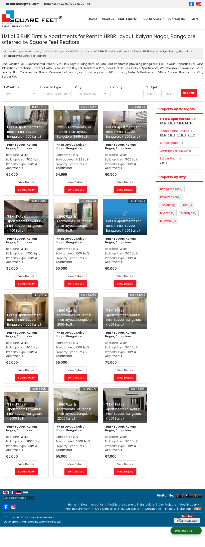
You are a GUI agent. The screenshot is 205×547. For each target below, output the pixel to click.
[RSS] (198, 509)
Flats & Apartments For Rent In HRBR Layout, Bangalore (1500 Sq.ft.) (24, 131)
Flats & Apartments (175, 119)
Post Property (189, 505)
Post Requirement (77, 509)
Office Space (169, 143)
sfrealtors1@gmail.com (22, 4)
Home (93, 19)
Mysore (165, 213)
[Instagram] (198, 3)
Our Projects (176, 19)
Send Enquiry (26, 189)
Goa (185, 205)
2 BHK (171, 123)
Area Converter (105, 509)
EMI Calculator (131, 509)
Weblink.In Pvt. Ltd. (50, 521)
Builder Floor (168, 158)
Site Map (186, 509)
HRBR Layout (79, 51)
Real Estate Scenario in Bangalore (131, 505)
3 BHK (181, 123)
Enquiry (170, 509)
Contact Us (153, 509)
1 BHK (163, 123)
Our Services (152, 19)
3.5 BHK (181, 135)
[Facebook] (191, 3)
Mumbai (166, 221)
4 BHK (189, 123)
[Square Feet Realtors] (32, 18)
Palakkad (166, 197)
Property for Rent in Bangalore (49, 51)
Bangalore (21, 51)
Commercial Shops (173, 151)
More (194, 19)
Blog (84, 505)
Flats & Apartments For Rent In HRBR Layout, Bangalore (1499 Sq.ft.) (74, 131)
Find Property (127, 19)
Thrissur (165, 205)
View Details (26, 182)
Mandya (186, 213)
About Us (107, 19)
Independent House (173, 131)
